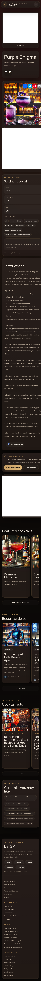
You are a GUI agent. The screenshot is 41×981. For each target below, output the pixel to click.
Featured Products (10, 916)
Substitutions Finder (10, 934)
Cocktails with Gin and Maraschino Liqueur (19, 818)
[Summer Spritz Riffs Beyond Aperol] (16, 634)
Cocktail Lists (8, 894)
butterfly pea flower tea (13, 230)
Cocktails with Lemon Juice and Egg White (19, 814)
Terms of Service (9, 962)
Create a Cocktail (13, 467)
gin (6, 221)
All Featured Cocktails (20, 603)
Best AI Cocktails (9, 881)
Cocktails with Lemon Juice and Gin (17, 809)
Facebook (9, 867)
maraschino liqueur (31, 221)
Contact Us (7, 959)
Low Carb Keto (9, 909)
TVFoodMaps (8, 975)
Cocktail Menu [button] (17, 444)
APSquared (8, 969)
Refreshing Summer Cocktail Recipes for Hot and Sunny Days (16, 741)
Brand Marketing (9, 956)
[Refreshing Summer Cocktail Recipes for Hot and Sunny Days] (16, 719)
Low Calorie (8, 906)
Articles (6, 897)
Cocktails (8, 649)
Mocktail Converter (10, 938)
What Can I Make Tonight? (12, 941)
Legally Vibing (8, 972)
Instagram (18, 862)
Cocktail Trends (9, 888)
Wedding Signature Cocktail (13, 947)
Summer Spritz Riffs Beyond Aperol (14, 657)
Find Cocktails (31, 467)
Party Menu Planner (10, 928)
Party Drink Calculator (11, 931)
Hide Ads (20, 45)
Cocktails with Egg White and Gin (16, 804)
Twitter (8, 862)
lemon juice (9, 225)
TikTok (29, 862)
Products (7, 919)
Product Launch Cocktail (12, 944)
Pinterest (20, 867)
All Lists (20, 774)
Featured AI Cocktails (11, 891)
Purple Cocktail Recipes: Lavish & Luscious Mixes (19, 798)
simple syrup (20, 225)
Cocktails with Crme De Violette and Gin (19, 823)
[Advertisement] (20, 28)
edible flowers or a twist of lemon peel (17, 235)
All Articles (20, 688)
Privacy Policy (8, 966)
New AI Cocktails (9, 885)
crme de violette (16, 221)
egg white (31, 225)
